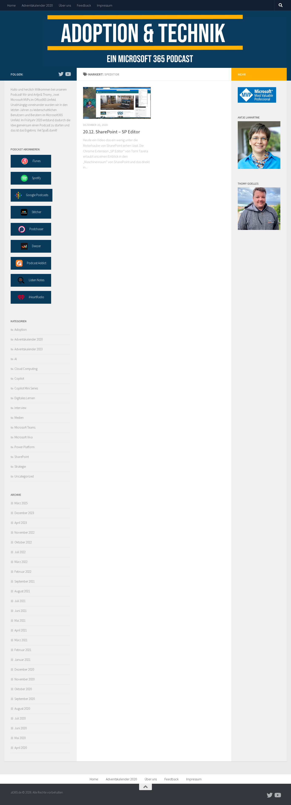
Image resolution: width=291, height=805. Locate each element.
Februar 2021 (22, 650)
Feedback (84, 5)
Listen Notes (36, 280)
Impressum (104, 5)
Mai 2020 (20, 738)
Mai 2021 (20, 620)
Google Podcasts (37, 195)
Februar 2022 (22, 572)
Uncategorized (24, 476)
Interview (20, 408)
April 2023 (20, 523)
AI (15, 359)
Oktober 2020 (23, 689)
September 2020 (24, 699)
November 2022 (24, 532)
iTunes (36, 161)
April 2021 (20, 630)
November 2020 (24, 679)
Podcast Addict (36, 263)
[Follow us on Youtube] (67, 74)
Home (11, 5)
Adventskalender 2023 (28, 349)
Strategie (20, 466)
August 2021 (22, 591)
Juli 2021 (20, 601)
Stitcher (36, 212)
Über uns (65, 5)
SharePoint (21, 457)
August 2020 (22, 709)
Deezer (36, 246)
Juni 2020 (20, 728)
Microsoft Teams (24, 427)
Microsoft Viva (23, 437)
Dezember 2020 (24, 669)
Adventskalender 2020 (37, 5)
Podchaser (36, 229)
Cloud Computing (25, 369)
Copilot (19, 378)
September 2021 (24, 581)
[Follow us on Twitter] (60, 74)
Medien (19, 418)
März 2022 (20, 562)
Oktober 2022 (23, 542)
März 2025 (20, 503)
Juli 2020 (20, 718)
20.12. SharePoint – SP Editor (111, 132)
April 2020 (20, 748)
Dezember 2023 (24, 513)
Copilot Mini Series (26, 388)
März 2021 (20, 640)
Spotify (36, 178)
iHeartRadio (36, 297)
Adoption (20, 330)
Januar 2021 (22, 660)
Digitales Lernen (24, 398)
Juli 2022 (20, 552)
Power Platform (24, 447)
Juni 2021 (20, 611)
